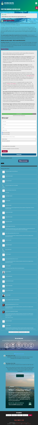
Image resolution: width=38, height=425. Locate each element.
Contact (28, 422)
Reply (6, 317)
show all (34, 329)
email (11, 423)
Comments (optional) (6, 141)
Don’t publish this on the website (9, 146)
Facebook (17, 233)
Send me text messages (6, 134)
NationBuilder (29, 423)
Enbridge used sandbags (11, 83)
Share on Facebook (23, 161)
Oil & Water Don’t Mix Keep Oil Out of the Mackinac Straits (7, 3)
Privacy (25, 422)
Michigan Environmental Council (19, 422)
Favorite (11, 317)
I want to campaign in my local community (11, 148)
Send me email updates (6, 132)
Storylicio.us (24, 423)
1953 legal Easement (30, 75)
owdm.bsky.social (19, 353)
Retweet (9, 317)
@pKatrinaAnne (7, 311)
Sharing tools (19, 154)
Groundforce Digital (18, 423)
